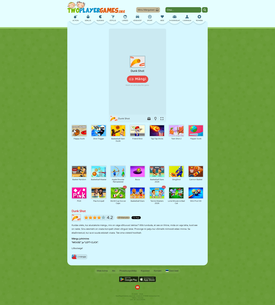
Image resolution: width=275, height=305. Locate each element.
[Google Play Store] (128, 279)
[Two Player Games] (96, 7)
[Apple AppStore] (147, 279)
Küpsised (145, 271)
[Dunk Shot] (137, 72)
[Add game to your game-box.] (149, 118)
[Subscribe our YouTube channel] (137, 287)
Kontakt (157, 271)
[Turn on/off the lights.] (155, 118)
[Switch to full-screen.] (162, 118)
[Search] (205, 10)
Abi (113, 271)
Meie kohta (102, 271)
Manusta (124, 218)
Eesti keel (173, 271)
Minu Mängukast (146, 10)
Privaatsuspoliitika (127, 271)
